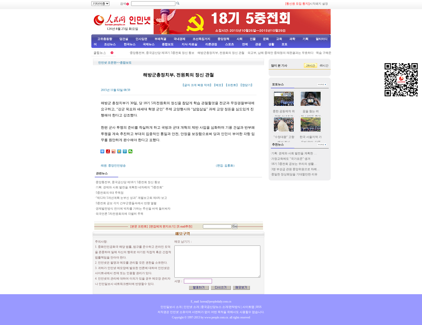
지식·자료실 (190, 44)
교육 (279, 39)
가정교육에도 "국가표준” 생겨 (290, 158)
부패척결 (160, 39)
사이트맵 (248, 307)
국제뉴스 (149, 44)
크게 (194, 85)
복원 (200, 85)
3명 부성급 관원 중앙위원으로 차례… (295, 169)
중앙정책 (223, 39)
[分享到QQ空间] (119, 151)
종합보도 (168, 44)
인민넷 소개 (191, 307)
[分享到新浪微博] (114, 151)
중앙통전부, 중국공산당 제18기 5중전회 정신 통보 (159, 53)
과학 (292, 39)
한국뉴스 (130, 44)
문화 (266, 39)
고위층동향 (104, 39)
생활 (271, 44)
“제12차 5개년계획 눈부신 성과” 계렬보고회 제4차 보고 (132, 198)
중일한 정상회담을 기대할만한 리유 (294, 174)
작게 (207, 85)
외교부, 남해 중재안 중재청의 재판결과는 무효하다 (277, 53)
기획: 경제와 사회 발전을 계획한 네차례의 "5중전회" (129, 187)
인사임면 (141, 39)
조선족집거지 (201, 39)
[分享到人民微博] (108, 151)
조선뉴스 (110, 44)
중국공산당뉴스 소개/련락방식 (221, 307)
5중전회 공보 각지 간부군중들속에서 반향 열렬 (126, 203)
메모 (219, 85)
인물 (253, 39)
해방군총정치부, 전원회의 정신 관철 (218, 53)
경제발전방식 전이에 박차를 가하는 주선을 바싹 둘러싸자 (133, 208)
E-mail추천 (184, 226)
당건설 (123, 39)
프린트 (231, 85)
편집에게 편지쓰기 (162, 226)
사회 (240, 39)
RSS (259, 307)
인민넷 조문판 (107, 62)
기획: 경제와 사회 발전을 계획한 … (294, 153)
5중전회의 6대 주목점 (110, 192)
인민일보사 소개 (171, 307)
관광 (258, 44)
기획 (305, 39)
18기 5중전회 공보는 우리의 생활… (294, 164)
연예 (244, 44)
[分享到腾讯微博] (125, 151)
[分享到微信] (130, 151)
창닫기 (246, 85)
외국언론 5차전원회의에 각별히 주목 (119, 213)
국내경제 (179, 39)
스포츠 (229, 44)
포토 (284, 44)
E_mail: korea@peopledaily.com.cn (211, 301)
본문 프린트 (139, 226)
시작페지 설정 (319, 3)
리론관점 (211, 44)
